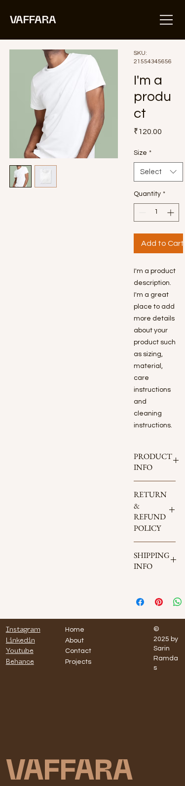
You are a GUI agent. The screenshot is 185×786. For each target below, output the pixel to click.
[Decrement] (141, 212)
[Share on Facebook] (140, 602)
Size (142, 152)
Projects (78, 661)
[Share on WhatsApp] (178, 602)
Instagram (23, 629)
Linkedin (20, 640)
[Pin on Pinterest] (159, 602)
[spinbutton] (156, 212)
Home (74, 629)
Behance (20, 661)
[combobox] (158, 172)
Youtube (20, 650)
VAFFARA (33, 19)
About (74, 640)
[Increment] (171, 212)
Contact (78, 650)
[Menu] (166, 19)
